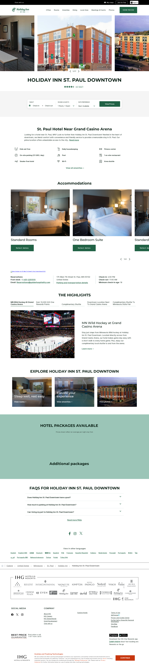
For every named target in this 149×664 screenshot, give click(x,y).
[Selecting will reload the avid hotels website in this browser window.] (83, 592)
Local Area (84, 10)
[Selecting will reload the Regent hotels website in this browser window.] (28, 584)
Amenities (66, 10)
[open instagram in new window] (74, 534)
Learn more (87, 349)
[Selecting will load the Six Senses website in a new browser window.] (17, 584)
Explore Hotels (82, 613)
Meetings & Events (98, 10)
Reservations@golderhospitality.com (33, 282)
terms (105, 658)
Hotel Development (50, 621)
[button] (134, 2)
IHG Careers (48, 616)
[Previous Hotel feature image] (70, 71)
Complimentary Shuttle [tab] (71, 304)
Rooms (56, 10)
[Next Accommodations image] (129, 259)
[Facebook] (12, 615)
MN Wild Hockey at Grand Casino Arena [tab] (22, 303)
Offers (48, 10)
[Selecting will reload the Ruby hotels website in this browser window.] (121, 584)
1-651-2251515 (28, 280)
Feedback (114, 626)
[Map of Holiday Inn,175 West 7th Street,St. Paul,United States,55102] (28, 271)
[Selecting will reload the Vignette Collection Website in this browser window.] (63, 584)
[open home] (3, 566)
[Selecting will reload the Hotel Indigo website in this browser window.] (89, 584)
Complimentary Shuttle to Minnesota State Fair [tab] (124, 303)
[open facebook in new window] (69, 534)
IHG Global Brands (50, 619)
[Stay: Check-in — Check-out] (41, 106)
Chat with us (48, 623)
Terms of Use (115, 613)
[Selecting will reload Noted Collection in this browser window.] (101, 584)
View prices (109, 104)
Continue (125, 658)
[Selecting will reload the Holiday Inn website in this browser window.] (63, 592)
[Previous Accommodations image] (121, 259)
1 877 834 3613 (34, 636)
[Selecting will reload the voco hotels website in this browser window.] (112, 584)
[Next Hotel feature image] (78, 71)
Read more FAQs (74, 520)
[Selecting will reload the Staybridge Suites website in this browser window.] (106, 592)
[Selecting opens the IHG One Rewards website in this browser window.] (123, 599)
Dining (75, 10)
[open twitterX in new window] (80, 534)
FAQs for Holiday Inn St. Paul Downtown (74, 488)
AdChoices (114, 615)
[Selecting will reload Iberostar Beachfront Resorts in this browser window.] (19, 592)
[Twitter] (17, 615)
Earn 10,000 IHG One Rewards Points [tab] (45, 303)
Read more (74, 140)
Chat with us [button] (19, 2)
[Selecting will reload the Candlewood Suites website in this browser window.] (130, 592)
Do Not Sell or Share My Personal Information (122, 620)
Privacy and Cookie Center (120, 618)
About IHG (47, 614)
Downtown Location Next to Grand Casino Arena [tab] (98, 303)
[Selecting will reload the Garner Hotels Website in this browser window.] (74, 592)
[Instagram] (22, 615)
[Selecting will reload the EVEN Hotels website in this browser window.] (41, 592)
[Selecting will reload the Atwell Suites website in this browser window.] (93, 592)
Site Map (114, 624)
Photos (111, 10)
